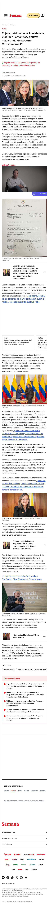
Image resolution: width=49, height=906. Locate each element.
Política (12, 25)
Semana (5, 25)
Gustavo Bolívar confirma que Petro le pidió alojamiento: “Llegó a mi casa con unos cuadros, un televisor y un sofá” (18, 342)
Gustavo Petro (8, 670)
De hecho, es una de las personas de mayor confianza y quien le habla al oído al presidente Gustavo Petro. (23, 299)
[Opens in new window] (7, 877)
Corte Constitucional (24, 670)
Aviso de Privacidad (10, 883)
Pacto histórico (40, 670)
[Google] (3, 877)
